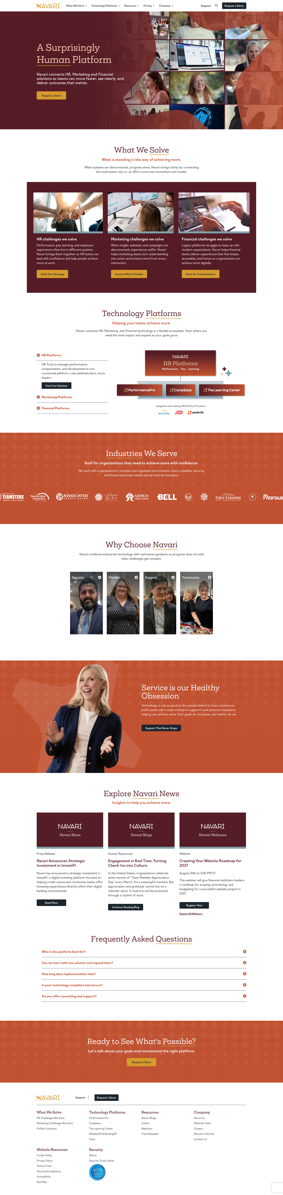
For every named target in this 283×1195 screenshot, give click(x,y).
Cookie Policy (44, 1155)
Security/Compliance (49, 1171)
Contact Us (200, 1139)
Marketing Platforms (57, 397)
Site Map (42, 1182)
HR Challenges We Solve (51, 1118)
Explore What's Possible (129, 274)
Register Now (194, 905)
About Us (199, 1118)
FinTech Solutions (47, 1128)
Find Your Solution (56, 385)
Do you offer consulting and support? (69, 996)
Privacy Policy (45, 1160)
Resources (130, 5)
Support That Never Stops (161, 728)
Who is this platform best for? (64, 951)
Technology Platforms (104, 5)
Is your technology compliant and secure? (72, 985)
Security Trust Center (101, 1160)
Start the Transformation (201, 274)
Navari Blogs (149, 1118)
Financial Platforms (55, 408)
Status (92, 1155)
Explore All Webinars (191, 913)
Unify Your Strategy (52, 274)
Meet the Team (202, 1123)
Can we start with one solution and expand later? (77, 962)
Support (206, 5)
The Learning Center (101, 1128)
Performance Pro (99, 1118)
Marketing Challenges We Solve (55, 1123)
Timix (92, 1139)
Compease (95, 1123)
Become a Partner (204, 1133)
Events (145, 1123)
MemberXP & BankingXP (103, 1133)
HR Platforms (51, 355)
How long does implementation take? (69, 974)
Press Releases (150, 1133)
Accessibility (44, 1176)
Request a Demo (234, 5)
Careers (198, 1128)
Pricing (147, 5)
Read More (51, 902)
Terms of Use (44, 1166)
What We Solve (75, 5)
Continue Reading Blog (125, 907)
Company (164, 5)
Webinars (147, 1128)
